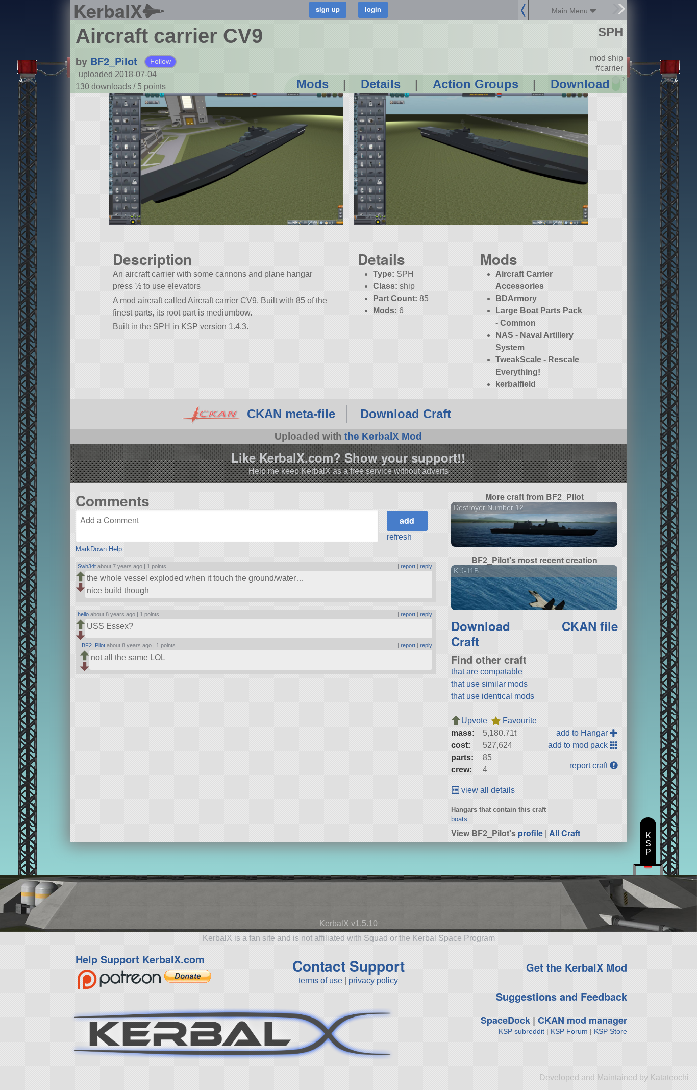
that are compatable (486, 671)
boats (459, 819)
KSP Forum (569, 1031)
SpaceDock (505, 1020)
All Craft (564, 833)
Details (381, 84)
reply (426, 566)
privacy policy (373, 980)
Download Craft (405, 414)
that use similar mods (489, 684)
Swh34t (87, 566)
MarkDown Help (99, 549)
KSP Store (610, 1031)
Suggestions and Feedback (561, 996)
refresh (399, 536)
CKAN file (590, 626)
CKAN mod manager (582, 1020)
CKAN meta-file (291, 414)
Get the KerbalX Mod (576, 967)
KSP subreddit (521, 1031)
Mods (312, 84)
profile (530, 833)
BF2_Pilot (113, 61)
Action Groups (475, 84)
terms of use (320, 980)
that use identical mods (492, 696)
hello (83, 614)
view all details (487, 790)
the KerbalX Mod (383, 436)
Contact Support (348, 965)
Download (580, 84)
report (408, 566)
